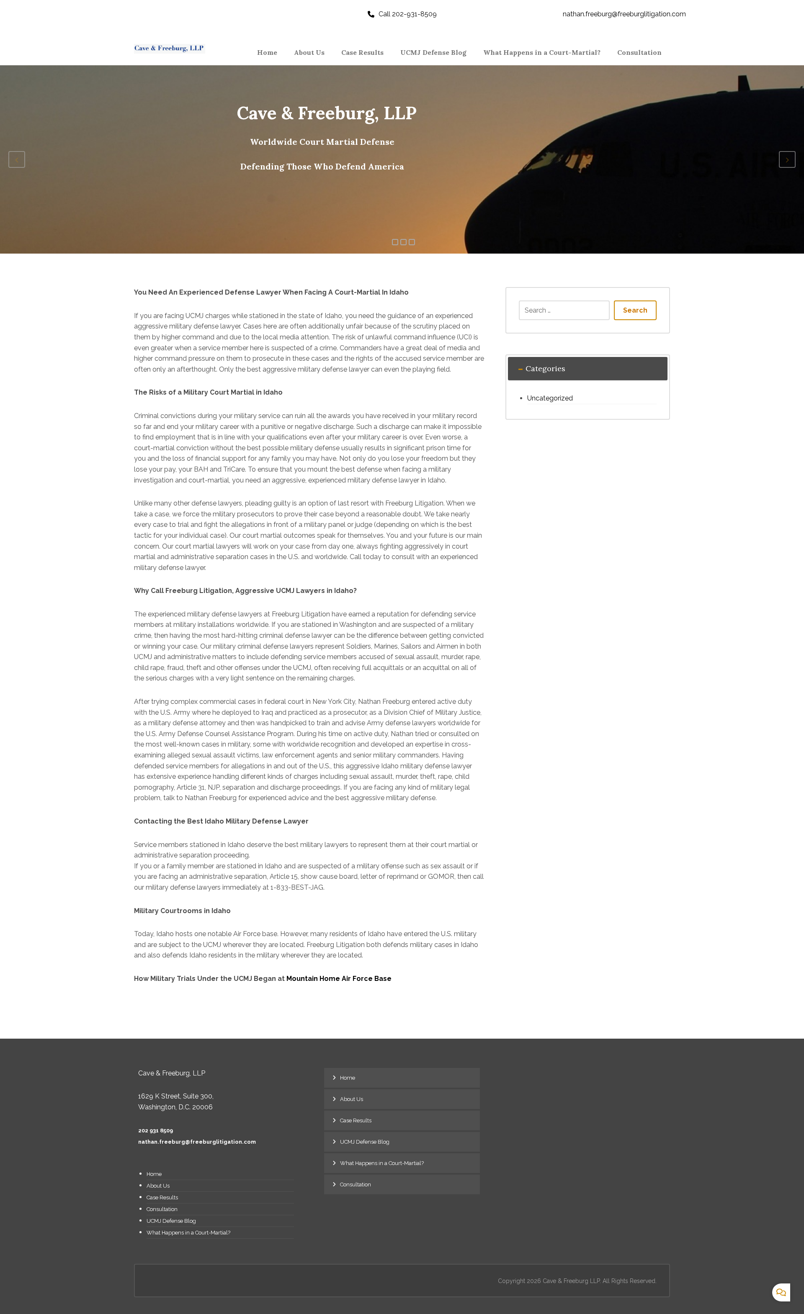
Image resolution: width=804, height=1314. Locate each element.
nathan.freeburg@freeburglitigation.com (197, 1142)
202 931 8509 (155, 1130)
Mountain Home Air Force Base (339, 979)
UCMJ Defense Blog (171, 1221)
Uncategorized (550, 398)
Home (154, 1174)
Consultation (162, 1209)
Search (635, 310)
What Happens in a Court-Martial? (188, 1232)
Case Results (162, 1197)
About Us (158, 1186)
